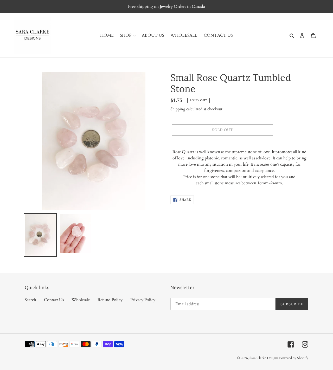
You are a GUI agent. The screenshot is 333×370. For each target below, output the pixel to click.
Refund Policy (110, 300)
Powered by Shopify (293, 358)
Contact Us (54, 300)
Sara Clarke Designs (263, 358)
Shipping (177, 109)
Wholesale (81, 300)
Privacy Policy (142, 300)
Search (30, 300)
